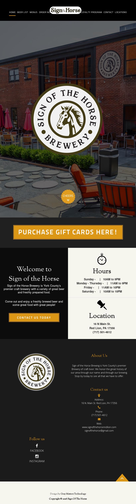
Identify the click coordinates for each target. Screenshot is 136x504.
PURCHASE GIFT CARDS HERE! (68, 232)
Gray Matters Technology (73, 494)
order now (45, 12)
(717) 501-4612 (99, 415)
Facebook (37, 450)
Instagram (37, 461)
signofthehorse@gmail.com (99, 430)
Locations (121, 12)
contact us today (34, 317)
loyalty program (91, 12)
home (12, 12)
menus (33, 12)
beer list (22, 12)
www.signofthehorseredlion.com (99, 427)
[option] (68, 119)
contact (108, 12)
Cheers (68, 196)
